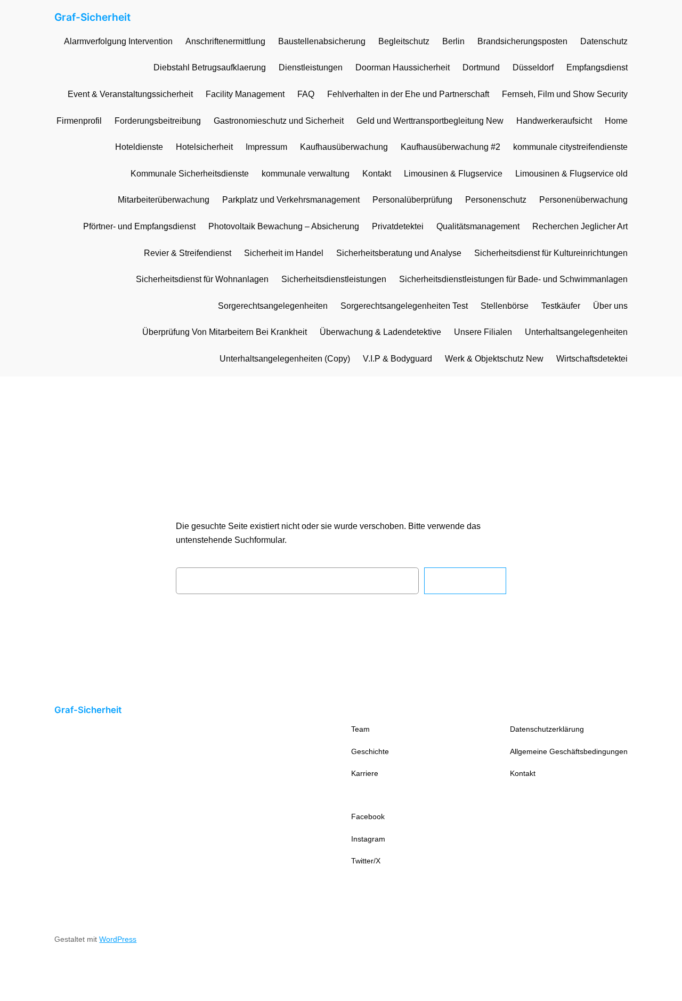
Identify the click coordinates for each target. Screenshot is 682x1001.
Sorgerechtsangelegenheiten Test (404, 305)
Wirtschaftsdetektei (592, 358)
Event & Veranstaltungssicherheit (130, 94)
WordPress (117, 939)
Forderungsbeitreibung (158, 120)
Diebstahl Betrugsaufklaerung (209, 67)
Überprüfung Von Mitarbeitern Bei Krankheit (224, 332)
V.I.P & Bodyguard (397, 358)
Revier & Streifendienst (187, 253)
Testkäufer (560, 305)
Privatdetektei (398, 226)
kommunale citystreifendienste (570, 146)
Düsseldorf (533, 67)
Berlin (453, 41)
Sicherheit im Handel (283, 253)
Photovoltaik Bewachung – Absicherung (283, 226)
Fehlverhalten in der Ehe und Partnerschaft (408, 94)
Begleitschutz (403, 41)
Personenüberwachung (583, 199)
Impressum (266, 146)
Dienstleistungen (311, 67)
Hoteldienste (139, 146)
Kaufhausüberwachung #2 (450, 146)
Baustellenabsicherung (322, 41)
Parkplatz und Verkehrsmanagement (291, 199)
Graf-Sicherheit (92, 17)
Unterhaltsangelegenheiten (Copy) (285, 358)
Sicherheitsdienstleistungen (333, 279)
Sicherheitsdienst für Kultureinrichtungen (551, 253)
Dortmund (481, 67)
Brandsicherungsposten (522, 41)
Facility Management (245, 94)
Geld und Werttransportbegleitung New (430, 120)
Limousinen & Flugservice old (571, 173)
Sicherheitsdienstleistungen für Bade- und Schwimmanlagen (513, 279)
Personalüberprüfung (412, 199)
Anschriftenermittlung (225, 41)
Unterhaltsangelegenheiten (576, 332)
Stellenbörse (505, 305)
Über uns (610, 305)
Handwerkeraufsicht (554, 120)
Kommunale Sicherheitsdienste (190, 173)
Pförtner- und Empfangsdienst (139, 226)
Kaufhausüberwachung (344, 146)
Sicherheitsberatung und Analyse (398, 253)
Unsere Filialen (483, 332)
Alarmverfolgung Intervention (118, 41)
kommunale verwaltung (306, 173)
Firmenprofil (79, 120)
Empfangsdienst (597, 67)
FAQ (305, 94)
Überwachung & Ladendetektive (380, 332)
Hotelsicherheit (204, 146)
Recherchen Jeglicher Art (580, 226)
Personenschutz (495, 199)
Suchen (465, 580)
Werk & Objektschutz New (494, 358)
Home (616, 120)
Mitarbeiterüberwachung (163, 199)
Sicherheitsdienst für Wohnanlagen (202, 279)
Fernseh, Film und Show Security (565, 94)
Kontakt (376, 173)
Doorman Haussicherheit (402, 67)
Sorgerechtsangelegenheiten (273, 305)
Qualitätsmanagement (477, 226)
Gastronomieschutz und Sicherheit (279, 120)
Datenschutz (604, 41)
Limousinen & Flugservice (453, 173)
